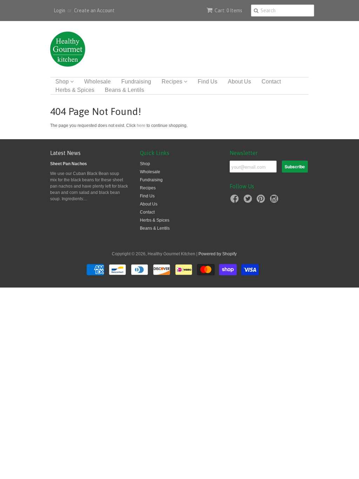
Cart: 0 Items (228, 10)
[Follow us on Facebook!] (235, 201)
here (141, 125)
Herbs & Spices (74, 90)
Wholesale (97, 82)
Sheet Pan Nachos (68, 163)
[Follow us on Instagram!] (275, 201)
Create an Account (94, 10)
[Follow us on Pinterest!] (262, 201)
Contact (271, 82)
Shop (62, 82)
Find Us (207, 82)
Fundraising (136, 82)
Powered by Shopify (217, 253)
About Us (239, 82)
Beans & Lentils (124, 90)
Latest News (65, 153)
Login (59, 10)
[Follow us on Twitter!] (249, 201)
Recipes (173, 82)
